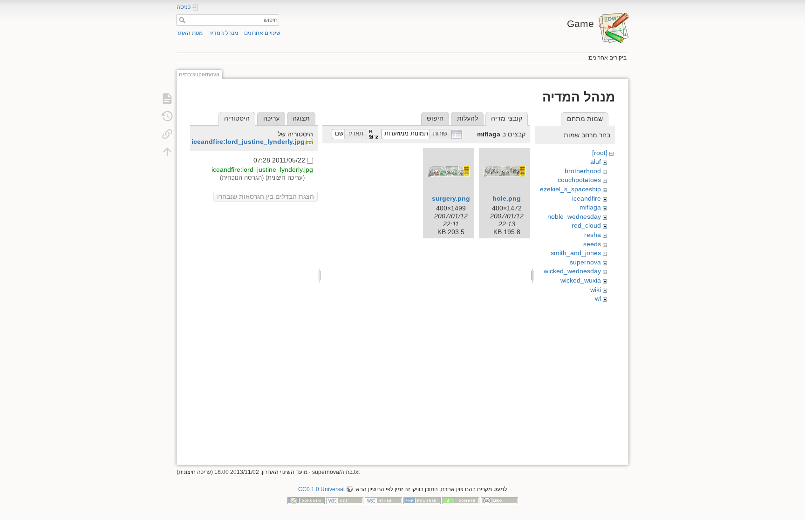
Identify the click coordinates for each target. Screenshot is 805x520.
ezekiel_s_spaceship (570, 189)
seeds (592, 244)
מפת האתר (190, 33)
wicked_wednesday (572, 271)
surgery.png (451, 198)
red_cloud (586, 225)
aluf (595, 161)
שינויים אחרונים (262, 33)
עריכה (271, 118)
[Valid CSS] (344, 500)
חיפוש (181, 20)
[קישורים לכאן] (167, 134)
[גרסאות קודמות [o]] (167, 116)
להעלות (467, 118)
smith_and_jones (576, 253)
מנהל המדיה (223, 33)
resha (592, 234)
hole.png (506, 198)
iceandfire (586, 198)
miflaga (590, 207)
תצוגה (301, 118)
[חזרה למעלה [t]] (167, 152)
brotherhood (583, 171)
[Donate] (460, 500)
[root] (599, 152)
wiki (595, 289)
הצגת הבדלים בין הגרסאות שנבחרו (265, 196)
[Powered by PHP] (422, 500)
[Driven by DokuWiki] (306, 500)
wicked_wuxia (580, 280)
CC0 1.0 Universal (321, 489)
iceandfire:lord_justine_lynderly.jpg (248, 141)
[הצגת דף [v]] (167, 99)
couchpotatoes (579, 179)
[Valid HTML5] (383, 500)
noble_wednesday (574, 216)
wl (598, 298)
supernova (585, 262)
